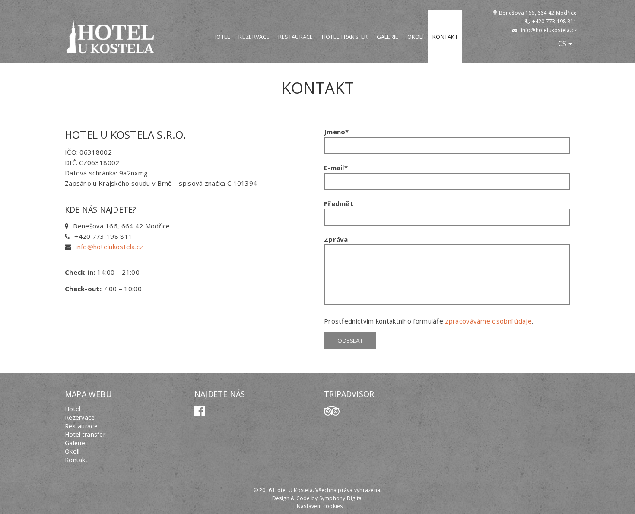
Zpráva (336, 239)
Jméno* (336, 131)
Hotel (221, 37)
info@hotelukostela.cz (549, 30)
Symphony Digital (341, 498)
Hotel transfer (345, 37)
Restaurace (295, 37)
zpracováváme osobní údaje (488, 321)
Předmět (338, 203)
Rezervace (254, 37)
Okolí (415, 37)
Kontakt (445, 37)
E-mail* (336, 167)
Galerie (388, 37)
